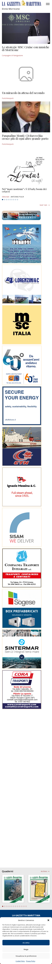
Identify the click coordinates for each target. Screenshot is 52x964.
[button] (48, 920)
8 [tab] (17, 199)
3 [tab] (6, 199)
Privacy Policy (30, 961)
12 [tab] (26, 906)
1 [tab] (2, 199)
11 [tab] (24, 906)
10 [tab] (21, 906)
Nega (26, 949)
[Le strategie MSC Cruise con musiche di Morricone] (26, 28)
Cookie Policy (20, 961)
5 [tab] (11, 199)
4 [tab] (9, 199)
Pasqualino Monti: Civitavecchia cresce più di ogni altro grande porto (25, 137)
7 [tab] (15, 199)
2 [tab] (4, 199)
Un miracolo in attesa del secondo (23, 93)
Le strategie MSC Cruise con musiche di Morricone (25, 48)
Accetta (26, 942)
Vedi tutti (43, 205)
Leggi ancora (26, 193)
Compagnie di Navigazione (12, 55)
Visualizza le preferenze (26, 956)
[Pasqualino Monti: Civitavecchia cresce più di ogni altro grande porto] (26, 116)
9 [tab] (19, 906)
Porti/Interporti (8, 98)
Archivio (44, 871)
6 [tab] (13, 199)
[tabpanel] (26, 193)
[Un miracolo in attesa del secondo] (26, 74)
